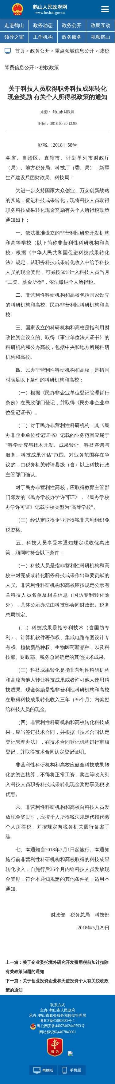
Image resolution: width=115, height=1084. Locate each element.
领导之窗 (14, 37)
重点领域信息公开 (74, 50)
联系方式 (57, 1005)
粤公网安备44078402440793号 (60, 1026)
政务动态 (43, 25)
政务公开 (72, 25)
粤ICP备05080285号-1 (57, 1021)
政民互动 (100, 25)
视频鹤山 (100, 37)
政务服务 (72, 37)
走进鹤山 (14, 25)
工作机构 (43, 37)
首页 (20, 50)
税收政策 (49, 67)
